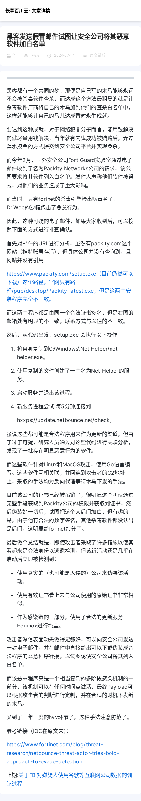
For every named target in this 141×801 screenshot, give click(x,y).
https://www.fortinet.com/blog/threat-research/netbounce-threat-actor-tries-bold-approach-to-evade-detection (63, 752)
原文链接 (98, 55)
